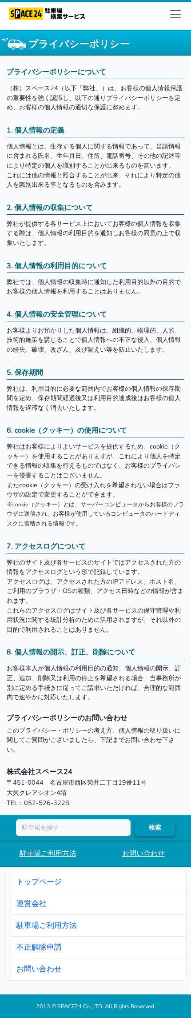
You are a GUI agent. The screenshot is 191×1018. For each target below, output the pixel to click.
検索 (155, 827)
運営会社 (31, 903)
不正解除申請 (39, 947)
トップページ (39, 881)
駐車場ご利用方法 (48, 853)
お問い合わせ (143, 853)
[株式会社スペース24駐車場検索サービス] (47, 12)
